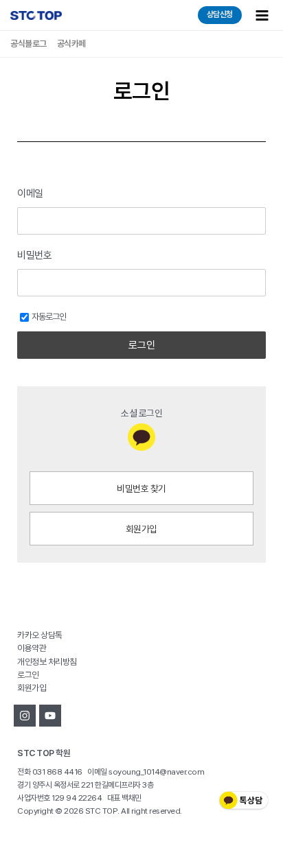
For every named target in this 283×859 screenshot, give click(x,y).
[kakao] (141, 437)
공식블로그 (28, 43)
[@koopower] (50, 716)
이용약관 (31, 648)
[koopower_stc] (25, 716)
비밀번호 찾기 (141, 488)
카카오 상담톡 (40, 635)
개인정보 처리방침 (47, 662)
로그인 (141, 345)
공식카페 (71, 43)
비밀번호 (34, 255)
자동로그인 (49, 316)
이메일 (30, 193)
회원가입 (141, 528)
